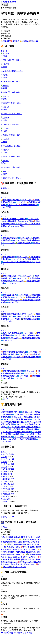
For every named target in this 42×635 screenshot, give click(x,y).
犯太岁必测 (5, 496)
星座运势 (4, 457)
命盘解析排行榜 (6, 474)
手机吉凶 (4, 472)
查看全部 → (5, 51)
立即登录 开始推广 (7, 517)
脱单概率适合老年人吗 (9, 479)
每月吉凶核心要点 (7, 484)
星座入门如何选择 (7, 454)
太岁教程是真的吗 (7, 494)
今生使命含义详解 (7, 464)
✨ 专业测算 (5, 41)
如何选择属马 (6, 499)
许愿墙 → (4, 527)
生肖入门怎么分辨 (7, 459)
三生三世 (4, 467)
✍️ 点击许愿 (5, 567)
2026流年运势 (6, 491)
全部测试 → (5, 188)
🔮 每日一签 (33, 41)
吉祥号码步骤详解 (7, 469)
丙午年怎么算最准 (7, 489)
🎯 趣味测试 (14, 41)
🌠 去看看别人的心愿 (18, 567)
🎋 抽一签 (4, 399)
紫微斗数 (4, 476)
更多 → (3, 197)
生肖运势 (4, 462)
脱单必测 (4, 481)
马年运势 (4, 501)
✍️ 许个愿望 (24, 41)
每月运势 (4, 486)
